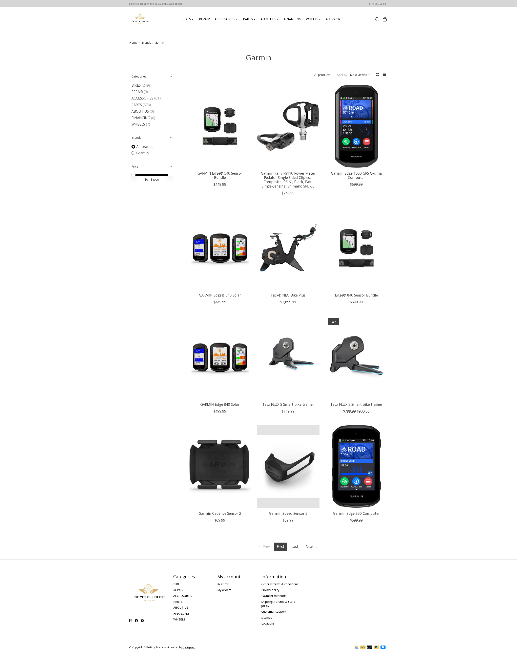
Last (294, 546)
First (280, 546)
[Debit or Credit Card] (369, 648)
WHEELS (138, 124)
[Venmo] (383, 648)
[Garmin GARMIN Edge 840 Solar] (220, 357)
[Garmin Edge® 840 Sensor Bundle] (356, 248)
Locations (267, 623)
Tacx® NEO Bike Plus (288, 295)
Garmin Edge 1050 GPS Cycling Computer (356, 175)
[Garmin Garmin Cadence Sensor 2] (220, 466)
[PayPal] (363, 648)
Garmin (142, 152)
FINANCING (292, 19)
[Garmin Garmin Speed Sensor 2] (288, 466)
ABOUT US (140, 111)
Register (223, 584)
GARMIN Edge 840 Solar (219, 404)
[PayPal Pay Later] (376, 648)
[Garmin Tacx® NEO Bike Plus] (288, 248)
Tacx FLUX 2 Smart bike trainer (356, 404)
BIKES (136, 85)
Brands (146, 42)
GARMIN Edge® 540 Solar (220, 295)
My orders (224, 590)
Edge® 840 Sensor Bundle (356, 295)
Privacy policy (270, 590)
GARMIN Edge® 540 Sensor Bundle (220, 175)
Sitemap (266, 617)
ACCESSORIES (142, 98)
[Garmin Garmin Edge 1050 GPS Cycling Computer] (356, 126)
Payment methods (273, 596)
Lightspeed (189, 647)
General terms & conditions (279, 584)
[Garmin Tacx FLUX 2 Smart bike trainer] (356, 357)
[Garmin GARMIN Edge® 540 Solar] (220, 248)
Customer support (273, 611)
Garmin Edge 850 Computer (356, 513)
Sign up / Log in (378, 3)
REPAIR (204, 19)
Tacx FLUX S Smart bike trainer (288, 404)
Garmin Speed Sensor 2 (288, 513)
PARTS (136, 104)
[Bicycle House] (139, 19)
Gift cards (333, 19)
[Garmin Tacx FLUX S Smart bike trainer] (288, 357)
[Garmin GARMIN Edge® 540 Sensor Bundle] (220, 126)
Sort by (342, 75)
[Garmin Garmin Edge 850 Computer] (356, 466)
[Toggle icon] (377, 19)
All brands (144, 146)
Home (133, 42)
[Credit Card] (356, 648)
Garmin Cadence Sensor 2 (220, 513)
